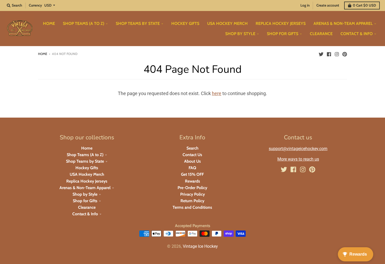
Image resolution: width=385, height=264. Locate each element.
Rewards (192, 181)
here (216, 93)
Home (42, 54)
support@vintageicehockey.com (298, 148)
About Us (192, 161)
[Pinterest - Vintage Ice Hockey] (344, 53)
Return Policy (192, 200)
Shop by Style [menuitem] (240, 33)
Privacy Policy (192, 194)
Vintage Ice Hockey (200, 246)
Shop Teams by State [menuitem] (138, 23)
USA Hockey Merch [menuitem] (227, 23)
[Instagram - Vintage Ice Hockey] (336, 53)
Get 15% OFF (192, 174)
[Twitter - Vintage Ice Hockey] (321, 53)
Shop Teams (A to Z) (85, 154)
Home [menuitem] (49, 23)
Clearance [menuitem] (321, 33)
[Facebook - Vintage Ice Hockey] (329, 53)
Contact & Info (85, 213)
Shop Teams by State (85, 161)
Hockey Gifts (86, 167)
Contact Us (192, 154)
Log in (305, 5)
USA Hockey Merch (87, 174)
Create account (327, 5)
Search (192, 148)
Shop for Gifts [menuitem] (282, 33)
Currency (35, 5)
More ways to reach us (298, 159)
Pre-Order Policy (192, 187)
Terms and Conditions (192, 207)
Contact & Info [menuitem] (356, 33)
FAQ (192, 167)
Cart (364, 5)
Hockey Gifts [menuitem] (185, 23)
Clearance (87, 207)
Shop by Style (85, 194)
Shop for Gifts (85, 200)
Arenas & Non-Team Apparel (85, 187)
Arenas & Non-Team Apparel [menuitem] (343, 23)
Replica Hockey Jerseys (86, 181)
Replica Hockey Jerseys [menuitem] (281, 23)
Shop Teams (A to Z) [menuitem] (83, 23)
